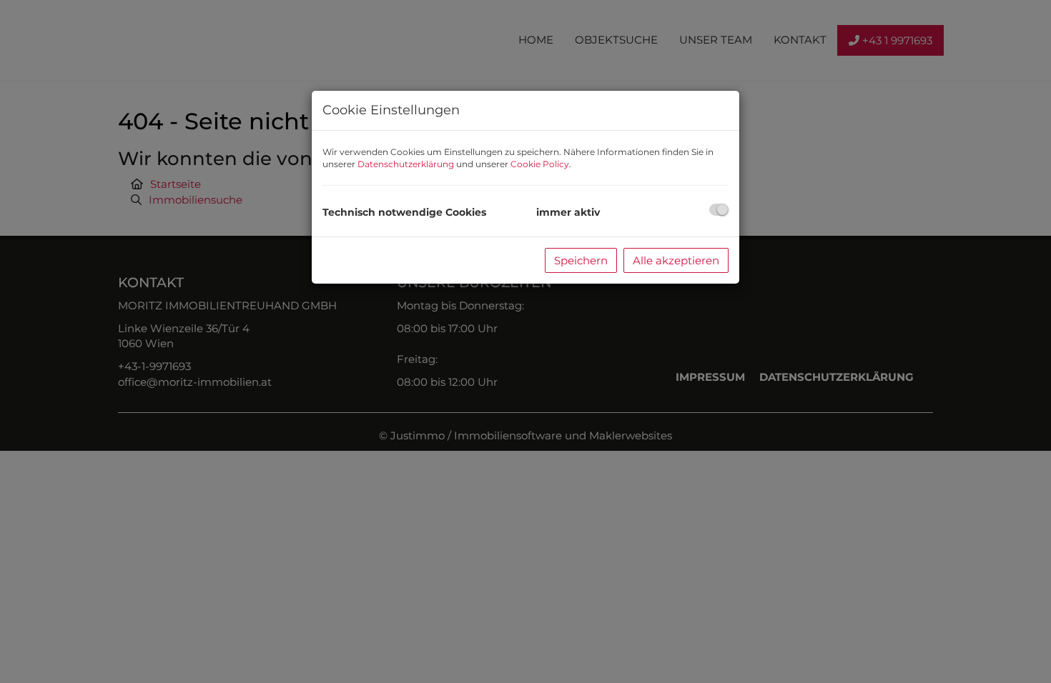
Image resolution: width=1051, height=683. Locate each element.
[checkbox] (719, 210)
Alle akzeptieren (676, 260)
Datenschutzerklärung (405, 164)
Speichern (581, 260)
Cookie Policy (539, 164)
